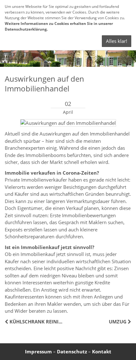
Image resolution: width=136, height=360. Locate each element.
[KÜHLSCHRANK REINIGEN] (7, 321)
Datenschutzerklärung (26, 29)
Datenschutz (72, 351)
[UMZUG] (129, 321)
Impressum (38, 351)
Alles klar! (116, 41)
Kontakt (101, 351)
